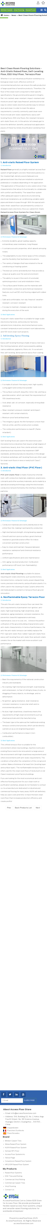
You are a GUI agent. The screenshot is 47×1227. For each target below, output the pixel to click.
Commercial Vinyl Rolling (15, 1179)
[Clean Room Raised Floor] (23, 225)
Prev (9, 808)
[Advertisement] (23, 42)
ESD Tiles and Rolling (13, 1176)
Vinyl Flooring (19, 10)
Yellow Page (10, 1158)
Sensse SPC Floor (12, 1151)
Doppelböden (12, 1128)
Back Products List (23, 808)
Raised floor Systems (13, 1173)
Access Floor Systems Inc (15, 1154)
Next (38, 808)
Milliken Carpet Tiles (13, 1141)
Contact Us (9, 1190)
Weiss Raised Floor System (15, 1144)
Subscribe (29, 1100)
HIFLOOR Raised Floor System (17, 1164)
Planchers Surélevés (15, 1130)
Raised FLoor (31, 10)
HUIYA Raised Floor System (16, 1147)
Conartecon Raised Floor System (18, 1161)
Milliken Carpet (6, 10)
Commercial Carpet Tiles (15, 1183)
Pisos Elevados (13, 1133)
